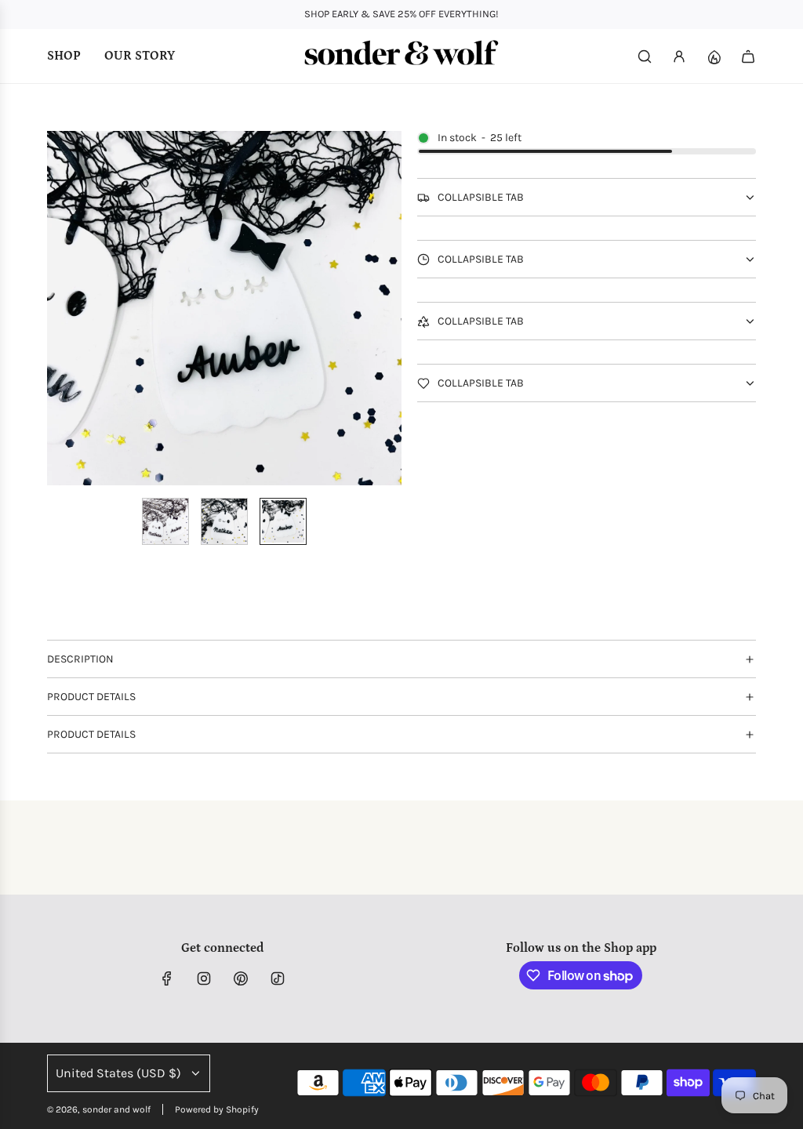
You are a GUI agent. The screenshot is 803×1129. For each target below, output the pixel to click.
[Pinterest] (240, 978)
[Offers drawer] (713, 56)
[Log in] (679, 56)
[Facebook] (167, 978)
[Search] (644, 56)
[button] (59, 308)
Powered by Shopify (217, 1109)
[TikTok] (277, 978)
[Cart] (748, 56)
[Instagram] (204, 978)
